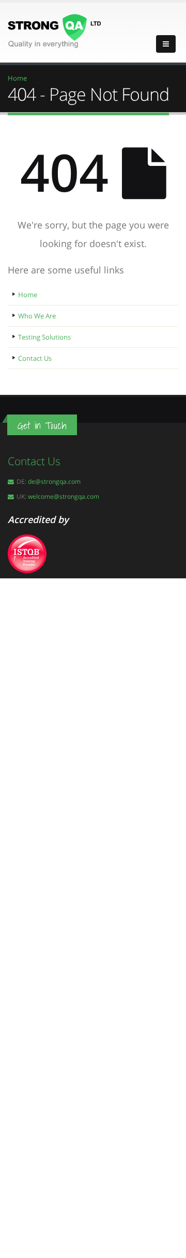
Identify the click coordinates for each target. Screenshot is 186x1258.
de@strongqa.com (54, 481)
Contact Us (35, 358)
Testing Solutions (44, 337)
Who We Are (37, 315)
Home (27, 294)
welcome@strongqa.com (63, 496)
